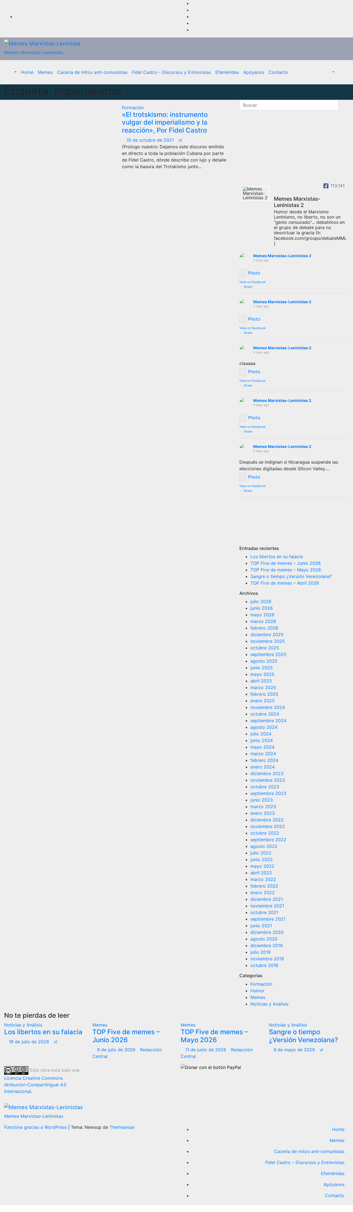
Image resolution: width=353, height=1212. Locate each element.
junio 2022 (261, 859)
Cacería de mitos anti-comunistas (92, 72)
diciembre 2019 (266, 945)
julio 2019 (260, 952)
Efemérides (227, 72)
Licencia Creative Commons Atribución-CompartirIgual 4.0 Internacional (35, 1084)
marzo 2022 (263, 879)
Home (27, 72)
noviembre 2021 (267, 906)
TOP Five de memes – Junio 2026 (285, 563)
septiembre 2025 (268, 654)
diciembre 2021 (266, 899)
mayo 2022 (262, 866)
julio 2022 (260, 853)
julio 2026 (260, 601)
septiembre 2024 (268, 720)
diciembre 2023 (267, 773)
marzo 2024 (263, 753)
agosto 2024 (263, 727)
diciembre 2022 (267, 820)
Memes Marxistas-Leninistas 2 (282, 255)
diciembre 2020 (267, 932)
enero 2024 (262, 767)
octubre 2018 (264, 965)
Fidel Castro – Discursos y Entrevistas (171, 72)
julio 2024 (260, 734)
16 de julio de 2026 (29, 1041)
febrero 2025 (264, 694)
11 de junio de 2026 (206, 1049)
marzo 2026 (263, 621)
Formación (133, 107)
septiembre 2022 (268, 839)
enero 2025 (262, 700)
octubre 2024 (264, 714)
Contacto (278, 72)
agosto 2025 (263, 661)
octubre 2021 (264, 912)
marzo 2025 (263, 687)
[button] (13, 72)
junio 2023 (261, 800)
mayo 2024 (262, 747)
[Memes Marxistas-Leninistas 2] (256, 193)
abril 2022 (261, 872)
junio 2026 (261, 608)
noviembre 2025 (267, 641)
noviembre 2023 (267, 780)
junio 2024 (261, 740)
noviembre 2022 (267, 826)
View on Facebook (252, 282)
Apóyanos (253, 72)
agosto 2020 (263, 939)
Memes (45, 72)
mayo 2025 (262, 674)
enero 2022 (262, 892)
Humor (257, 990)
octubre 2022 (264, 833)
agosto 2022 (263, 846)
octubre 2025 (264, 648)
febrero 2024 (264, 760)
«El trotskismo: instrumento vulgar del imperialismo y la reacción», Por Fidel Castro (165, 123)
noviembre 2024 (267, 707)
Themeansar (122, 1127)
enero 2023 (262, 813)
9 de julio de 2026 (117, 1049)
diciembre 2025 (267, 634)
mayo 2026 (262, 614)
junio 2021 (261, 925)
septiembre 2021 (267, 919)
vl (180, 140)
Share (248, 287)
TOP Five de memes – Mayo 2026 (285, 570)
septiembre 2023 (268, 793)
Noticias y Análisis (269, 1004)
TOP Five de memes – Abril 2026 (284, 583)
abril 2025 (261, 681)
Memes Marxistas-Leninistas (33, 52)
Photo (254, 273)
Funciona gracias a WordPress (36, 1127)
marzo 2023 (263, 806)
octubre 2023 (264, 786)
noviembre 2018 (267, 958)
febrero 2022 (264, 886)
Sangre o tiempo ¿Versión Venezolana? (291, 576)
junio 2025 (261, 667)
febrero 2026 (264, 628)
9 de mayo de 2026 (295, 1049)
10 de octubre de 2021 (151, 140)
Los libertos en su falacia (276, 556)
